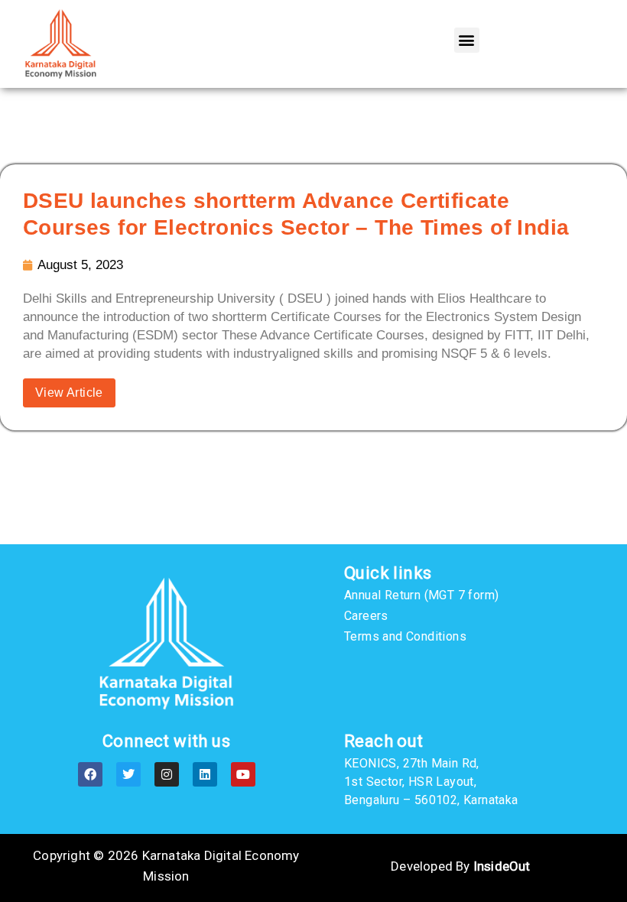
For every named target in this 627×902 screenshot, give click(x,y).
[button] (466, 40)
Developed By (460, 866)
